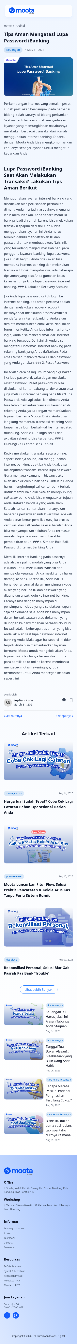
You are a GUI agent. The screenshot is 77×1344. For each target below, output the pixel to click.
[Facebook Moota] (7, 1315)
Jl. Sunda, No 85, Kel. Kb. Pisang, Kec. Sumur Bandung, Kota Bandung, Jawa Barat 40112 (36, 1190)
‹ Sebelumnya (13, 716)
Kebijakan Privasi (13, 1275)
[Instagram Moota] (15, 1315)
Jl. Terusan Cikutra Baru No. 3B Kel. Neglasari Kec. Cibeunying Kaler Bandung (37, 1207)
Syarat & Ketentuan (14, 1271)
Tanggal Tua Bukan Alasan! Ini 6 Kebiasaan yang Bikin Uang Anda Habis (59, 1056)
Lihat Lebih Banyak (39, 989)
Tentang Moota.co (14, 1228)
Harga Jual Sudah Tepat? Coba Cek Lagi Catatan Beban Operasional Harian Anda (38, 807)
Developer (9, 1247)
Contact (8, 1242)
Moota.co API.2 (12, 1285)
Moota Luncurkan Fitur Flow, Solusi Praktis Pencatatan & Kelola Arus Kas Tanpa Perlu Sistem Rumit (37, 890)
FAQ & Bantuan (12, 1266)
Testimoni (9, 1238)
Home (8, 25)
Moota (23, 651)
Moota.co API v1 (13, 1280)
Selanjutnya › (64, 716)
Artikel (20, 25)
